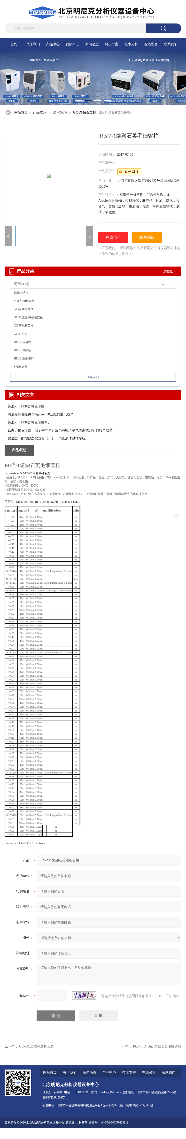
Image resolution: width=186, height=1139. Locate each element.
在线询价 (113, 237)
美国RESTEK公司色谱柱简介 (29, 422)
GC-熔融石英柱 (23, 325)
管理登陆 (132, 1133)
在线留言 (151, 44)
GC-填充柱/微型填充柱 (28, 317)
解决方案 (111, 44)
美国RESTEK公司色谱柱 (26, 406)
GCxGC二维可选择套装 (36, 1046)
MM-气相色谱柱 (24, 301)
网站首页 (21, 112)
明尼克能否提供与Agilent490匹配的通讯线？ (41, 414)
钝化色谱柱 (21, 292)
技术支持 (131, 44)
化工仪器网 (174, 1133)
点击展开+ (170, 271)
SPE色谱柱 (21, 366)
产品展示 (39, 112)
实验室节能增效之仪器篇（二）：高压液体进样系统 (46, 438)
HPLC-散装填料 (24, 358)
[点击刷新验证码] (84, 995)
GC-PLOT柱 (21, 334)
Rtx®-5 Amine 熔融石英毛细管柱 (157, 1046)
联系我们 (171, 44)
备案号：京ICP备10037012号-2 (108, 1122)
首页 (13, 44)
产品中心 (53, 44)
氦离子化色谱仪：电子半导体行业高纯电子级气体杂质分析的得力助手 (60, 430)
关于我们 (33, 44)
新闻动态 (92, 44)
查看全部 (93, 377)
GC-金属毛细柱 (23, 309)
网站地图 (145, 1133)
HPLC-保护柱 (22, 350)
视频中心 (72, 44)
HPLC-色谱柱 (22, 342)
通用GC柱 (60, 112)
